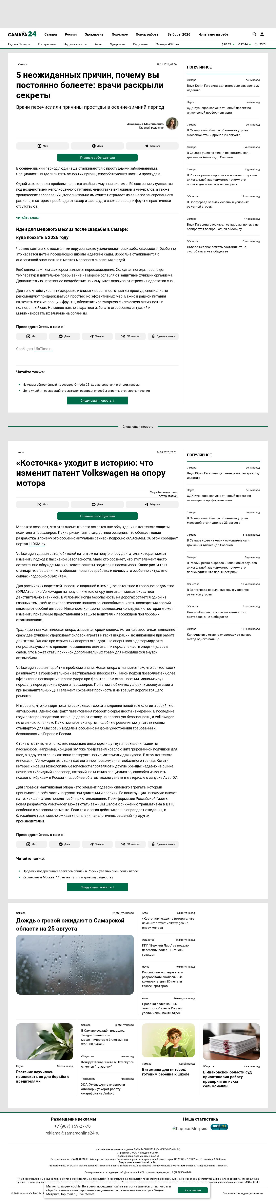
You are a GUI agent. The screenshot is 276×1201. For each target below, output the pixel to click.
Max (45, 145)
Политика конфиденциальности (243, 1193)
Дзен (100, 145)
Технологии (88, 1078)
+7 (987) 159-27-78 (72, 1126)
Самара (22, 64)
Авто (21, 452)
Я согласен (192, 1190)
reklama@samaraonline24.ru (72, 1133)
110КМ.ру (37, 544)
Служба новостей (163, 492)
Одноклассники (166, 336)
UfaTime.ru (43, 349)
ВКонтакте (133, 336)
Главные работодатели (97, 157)
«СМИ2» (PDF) (251, 1182)
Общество (193, 196)
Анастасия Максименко (145, 124)
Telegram (155, 145)
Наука (190, 102)
